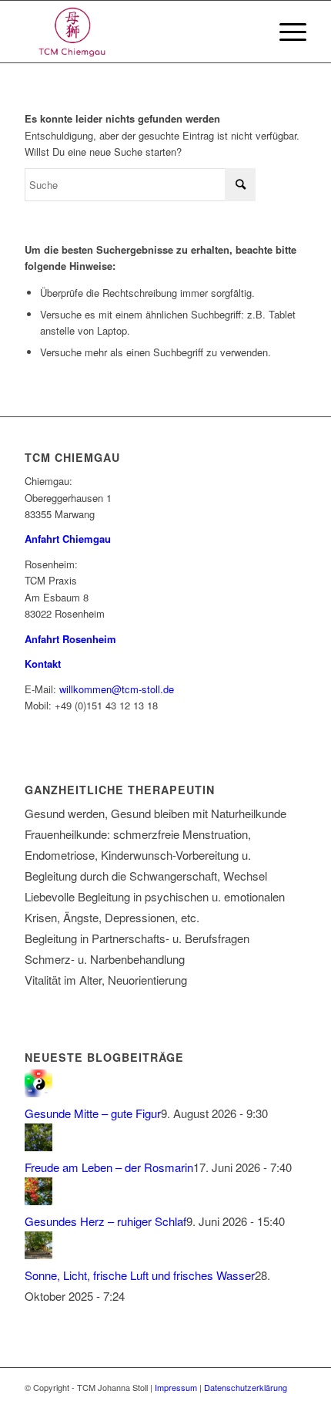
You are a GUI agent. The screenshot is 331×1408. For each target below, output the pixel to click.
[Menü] (285, 31)
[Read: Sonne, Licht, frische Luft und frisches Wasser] (38, 1254)
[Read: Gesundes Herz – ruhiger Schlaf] (38, 1200)
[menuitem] (285, 31)
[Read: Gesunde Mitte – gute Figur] (38, 1092)
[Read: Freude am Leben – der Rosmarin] (38, 1146)
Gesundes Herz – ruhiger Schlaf (105, 1221)
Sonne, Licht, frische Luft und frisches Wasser (140, 1275)
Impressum (176, 1387)
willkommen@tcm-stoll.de (116, 689)
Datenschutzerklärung (245, 1387)
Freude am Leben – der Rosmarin (109, 1167)
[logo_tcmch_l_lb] (137, 31)
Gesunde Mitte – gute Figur (93, 1113)
